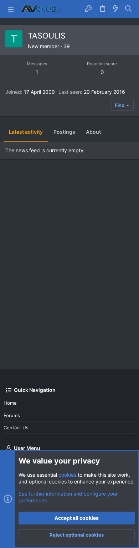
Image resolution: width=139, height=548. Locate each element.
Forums (12, 415)
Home (10, 403)
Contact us (16, 427)
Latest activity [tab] (26, 132)
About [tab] (93, 132)
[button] (11, 8)
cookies (67, 475)
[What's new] (115, 9)
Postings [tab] (64, 132)
